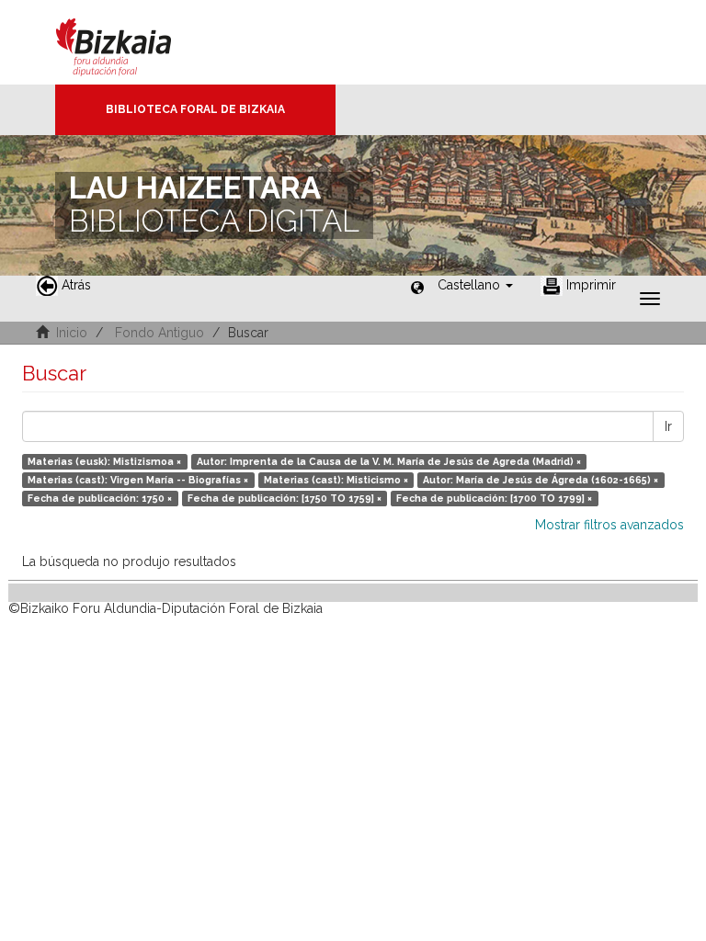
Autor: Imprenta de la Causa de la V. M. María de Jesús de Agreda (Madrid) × (389, 461)
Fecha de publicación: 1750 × (100, 498)
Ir (668, 426)
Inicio (71, 332)
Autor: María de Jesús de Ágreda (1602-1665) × (540, 479)
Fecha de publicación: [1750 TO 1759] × (284, 498)
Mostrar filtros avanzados (609, 524)
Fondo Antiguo (159, 332)
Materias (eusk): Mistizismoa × (104, 461)
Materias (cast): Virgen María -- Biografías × (138, 479)
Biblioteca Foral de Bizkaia (195, 109)
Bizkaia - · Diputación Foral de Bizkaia (133, 42)
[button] (475, 285)
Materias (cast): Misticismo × (336, 479)
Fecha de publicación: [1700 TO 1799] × (494, 498)
